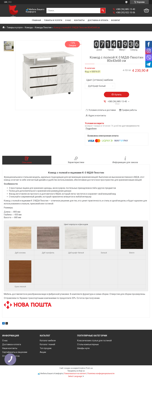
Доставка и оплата (98, 20)
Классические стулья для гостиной (94, 340)
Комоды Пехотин (43, 27)
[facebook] (3, 324)
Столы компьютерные (88, 344)
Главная (36, 20)
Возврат (115, 20)
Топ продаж (46, 348)
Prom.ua (89, 368)
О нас (68, 20)
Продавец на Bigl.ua (76, 371)
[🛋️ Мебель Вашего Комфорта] (13, 10)
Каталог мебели (48, 340)
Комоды (29, 27)
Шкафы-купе (83, 348)
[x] (6, 324)
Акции (43, 352)
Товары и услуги (53, 20)
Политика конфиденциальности (100, 373)
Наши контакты (9, 348)
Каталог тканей (47, 344)
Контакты (79, 20)
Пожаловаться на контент (75, 373)
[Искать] (102, 10)
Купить (118, 94)
